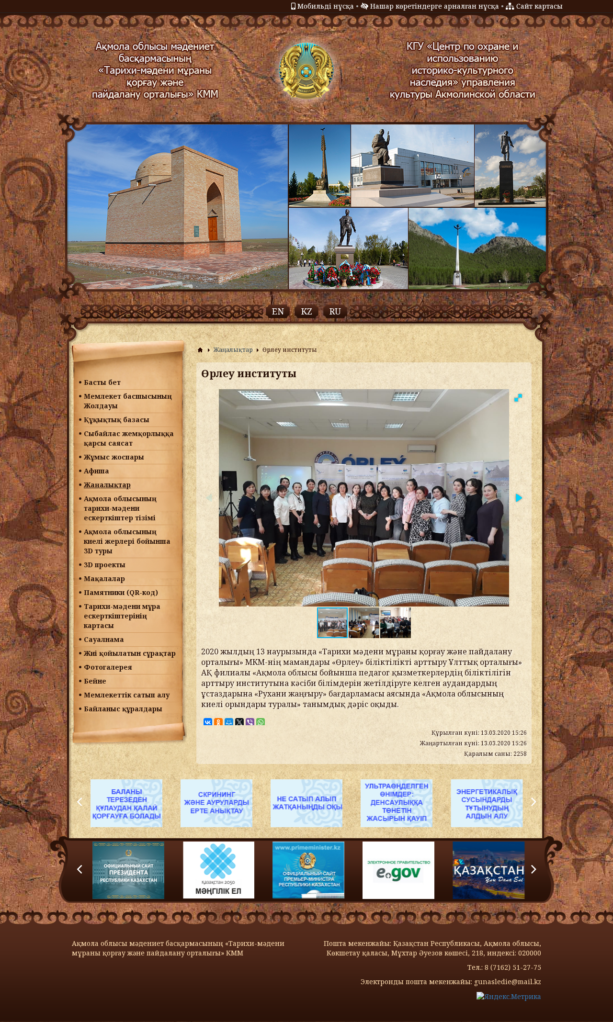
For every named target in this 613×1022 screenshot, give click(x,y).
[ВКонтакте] (208, 722)
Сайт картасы (539, 6)
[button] (518, 397)
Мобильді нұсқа (325, 6)
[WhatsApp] (260, 722)
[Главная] (200, 350)
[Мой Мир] (229, 722)
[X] (239, 722)
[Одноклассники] (218, 722)
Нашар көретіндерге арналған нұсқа (434, 6)
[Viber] (250, 722)
